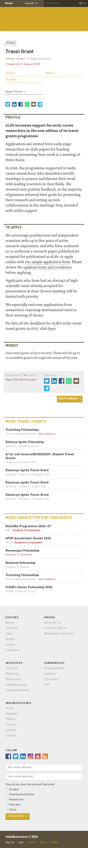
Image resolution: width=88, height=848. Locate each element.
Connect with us (55, 628)
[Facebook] (20, 104)
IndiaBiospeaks (17, 684)
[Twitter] (8, 104)
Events (10, 644)
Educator (15, 804)
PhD (33, 59)
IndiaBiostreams (17, 690)
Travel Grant (15, 59)
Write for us (52, 622)
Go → (82, 3)
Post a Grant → (69, 398)
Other (12, 809)
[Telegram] (40, 104)
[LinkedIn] (14, 104)
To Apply (11, 79)
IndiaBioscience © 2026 (22, 837)
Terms (43, 842)
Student (14, 789)
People (10, 719)
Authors (49, 673)
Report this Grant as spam (21, 379)
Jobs (9, 633)
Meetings (12, 673)
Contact (11, 735)
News (10, 622)
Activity (11, 730)
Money (50, 73)
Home (9, 3)
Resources (13, 679)
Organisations (54, 668)
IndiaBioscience (44, 19)
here (51, 328)
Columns (12, 628)
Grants (11, 43)
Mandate (12, 714)
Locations (12, 650)
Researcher (16, 799)
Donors (11, 724)
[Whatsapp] (27, 104)
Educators (51, 679)
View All (31, 3)
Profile (10, 73)
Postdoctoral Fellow (21, 794)
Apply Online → (16, 91)
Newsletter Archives (58, 633)
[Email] (33, 104)
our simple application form (47, 262)
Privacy (54, 842)
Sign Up (10, 842)
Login (21, 842)
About (10, 708)
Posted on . (21, 375)
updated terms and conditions (47, 267)
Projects (11, 668)
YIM (46, 684)
